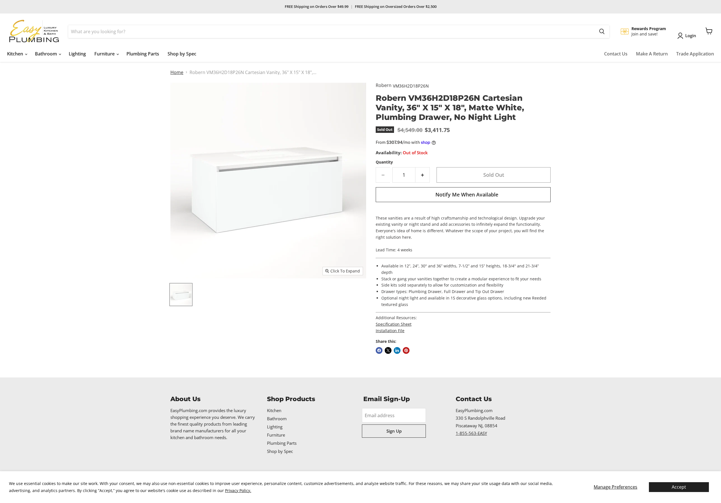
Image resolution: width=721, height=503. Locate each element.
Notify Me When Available (466, 194)
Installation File (390, 330)
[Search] (601, 31)
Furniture (105, 54)
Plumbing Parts (142, 54)
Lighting (77, 54)
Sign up (394, 431)
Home (176, 72)
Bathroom (46, 54)
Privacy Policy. (238, 490)
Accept (679, 487)
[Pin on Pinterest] (406, 350)
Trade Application (695, 54)
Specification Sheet (393, 324)
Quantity (384, 162)
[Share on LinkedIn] (397, 350)
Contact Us (615, 54)
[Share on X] (388, 350)
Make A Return (652, 54)
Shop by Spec (182, 54)
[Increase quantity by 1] (422, 175)
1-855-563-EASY (471, 433)
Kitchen (15, 54)
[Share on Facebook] (379, 350)
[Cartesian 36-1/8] (181, 294)
